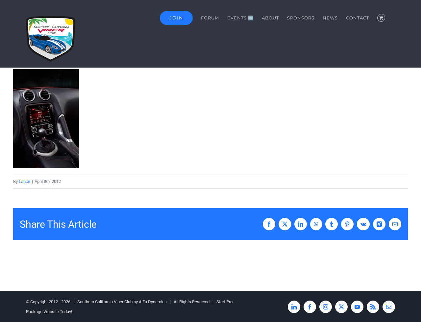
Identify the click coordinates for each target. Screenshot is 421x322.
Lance (24, 181)
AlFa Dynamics (153, 301)
